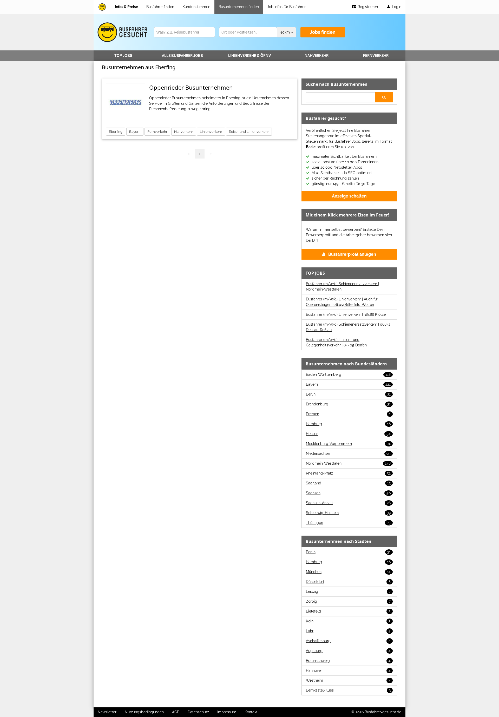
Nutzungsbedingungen (144, 712)
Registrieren (367, 7)
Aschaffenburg (348, 641)
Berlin (348, 394)
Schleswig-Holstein (348, 513)
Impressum (226, 712)
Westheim (348, 680)
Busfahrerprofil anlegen (352, 254)
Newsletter (107, 712)
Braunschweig (348, 661)
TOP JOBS (123, 56)
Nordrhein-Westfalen (348, 463)
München (348, 572)
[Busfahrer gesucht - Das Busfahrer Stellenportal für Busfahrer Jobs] (102, 7)
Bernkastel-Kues (348, 690)
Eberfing (115, 132)
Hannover (348, 670)
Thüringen (348, 523)
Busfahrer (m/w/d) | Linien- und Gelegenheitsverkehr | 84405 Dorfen (336, 342)
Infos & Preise (126, 7)
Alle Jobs (182, 56)
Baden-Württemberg (348, 374)
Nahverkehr (317, 56)
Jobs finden (323, 32)
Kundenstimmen (196, 7)
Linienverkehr (249, 56)
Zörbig (348, 601)
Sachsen (348, 493)
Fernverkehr (376, 56)
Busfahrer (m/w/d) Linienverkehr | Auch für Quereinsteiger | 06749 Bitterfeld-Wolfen (342, 302)
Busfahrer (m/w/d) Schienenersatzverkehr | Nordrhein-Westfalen (342, 286)
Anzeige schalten (349, 196)
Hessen (348, 434)
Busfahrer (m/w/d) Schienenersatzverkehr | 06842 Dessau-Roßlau (348, 327)
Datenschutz (198, 712)
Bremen (348, 414)
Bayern (135, 132)
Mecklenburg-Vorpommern (348, 444)
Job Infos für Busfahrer (286, 7)
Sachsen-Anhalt (348, 503)
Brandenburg (348, 404)
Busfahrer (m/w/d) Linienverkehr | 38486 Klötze (346, 314)
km (285, 32)
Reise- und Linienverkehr (249, 132)
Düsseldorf (348, 582)
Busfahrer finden (160, 7)
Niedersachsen (348, 453)
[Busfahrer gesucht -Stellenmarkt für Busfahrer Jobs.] (121, 32)
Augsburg (348, 651)
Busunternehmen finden (239, 7)
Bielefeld (348, 611)
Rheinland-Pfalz (348, 473)
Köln (348, 621)
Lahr (348, 631)
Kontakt (251, 712)
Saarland (348, 483)
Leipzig (348, 591)
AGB (175, 712)
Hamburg (348, 424)
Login (396, 7)
